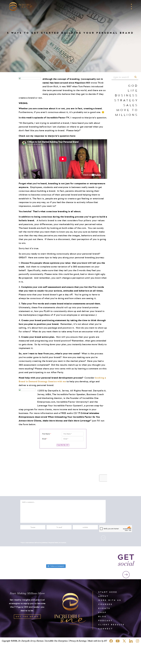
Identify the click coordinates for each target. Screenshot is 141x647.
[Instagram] (137, 641)
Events (104, 608)
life (133, 90)
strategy (126, 100)
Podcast (105, 620)
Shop (102, 612)
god (133, 85)
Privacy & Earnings (77, 641)
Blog (102, 616)
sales (130, 105)
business (126, 95)
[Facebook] (111, 641)
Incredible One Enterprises (56, 641)
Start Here (107, 592)
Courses (105, 604)
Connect (105, 629)
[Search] (135, 77)
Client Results (111, 624)
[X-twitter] (124, 641)
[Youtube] (117, 641)
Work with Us (109, 600)
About (103, 596)
